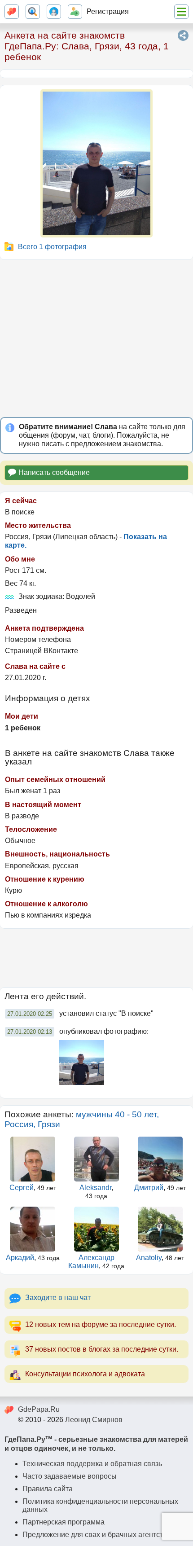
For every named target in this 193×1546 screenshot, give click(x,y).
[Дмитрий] (160, 1159)
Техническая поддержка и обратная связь (92, 1463)
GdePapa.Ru (39, 1409)
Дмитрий (148, 1187)
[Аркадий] (32, 1229)
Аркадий (20, 1257)
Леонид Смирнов (94, 1419)
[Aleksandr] (96, 1159)
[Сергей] (32, 1159)
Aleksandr (95, 1187)
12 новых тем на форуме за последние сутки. (100, 1324)
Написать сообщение (54, 472)
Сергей (21, 1187)
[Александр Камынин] (96, 1229)
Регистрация (108, 11)
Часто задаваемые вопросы (69, 1476)
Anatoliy (149, 1257)
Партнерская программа (63, 1522)
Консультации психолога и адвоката (85, 1374)
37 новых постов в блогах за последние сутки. (101, 1349)
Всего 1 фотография (52, 246)
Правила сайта (47, 1489)
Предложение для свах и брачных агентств (94, 1534)
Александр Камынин (91, 1261)
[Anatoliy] (160, 1229)
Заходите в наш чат (58, 1297)
